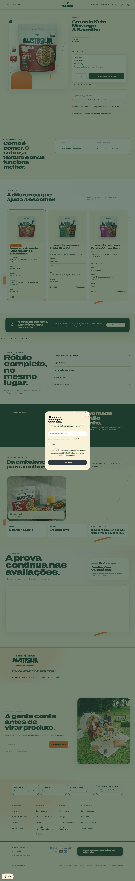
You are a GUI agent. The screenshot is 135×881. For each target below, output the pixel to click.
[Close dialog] (87, 414)
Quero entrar (67, 462)
